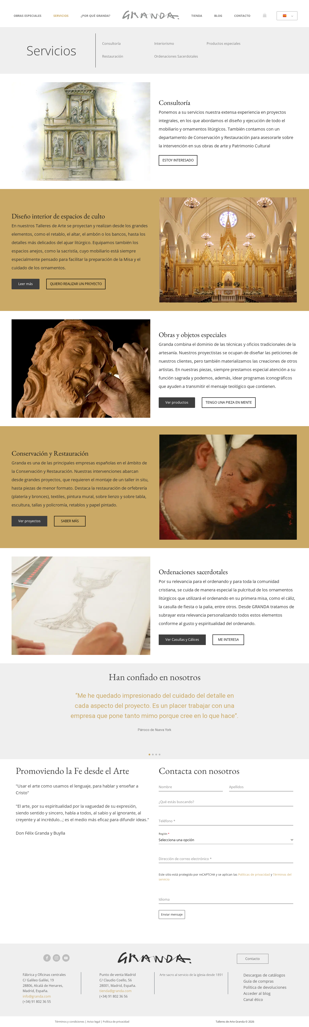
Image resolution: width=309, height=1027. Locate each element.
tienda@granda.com (115, 991)
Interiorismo (164, 43)
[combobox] (226, 840)
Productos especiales (223, 43)
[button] (149, 754)
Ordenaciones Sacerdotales (176, 56)
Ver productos (176, 402)
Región (164, 833)
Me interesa (228, 639)
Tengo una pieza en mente (229, 402)
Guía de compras (258, 981)
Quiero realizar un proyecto (76, 284)
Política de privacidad (116, 1021)
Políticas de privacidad (254, 874)
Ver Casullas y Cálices (182, 639)
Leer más (25, 284)
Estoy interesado (178, 160)
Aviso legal (93, 1021)
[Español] (286, 16)
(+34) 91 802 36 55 (37, 1001)
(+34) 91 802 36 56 (113, 996)
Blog (218, 16)
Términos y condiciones (69, 1021)
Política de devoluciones (265, 987)
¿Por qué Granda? (95, 16)
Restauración (112, 56)
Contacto (242, 16)
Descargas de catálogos (264, 975)
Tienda (196, 16)
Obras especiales (27, 16)
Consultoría (111, 43)
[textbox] (225, 840)
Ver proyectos (29, 521)
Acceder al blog (257, 993)
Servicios (61, 16)
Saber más (70, 521)
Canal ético (253, 999)
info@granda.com (37, 996)
